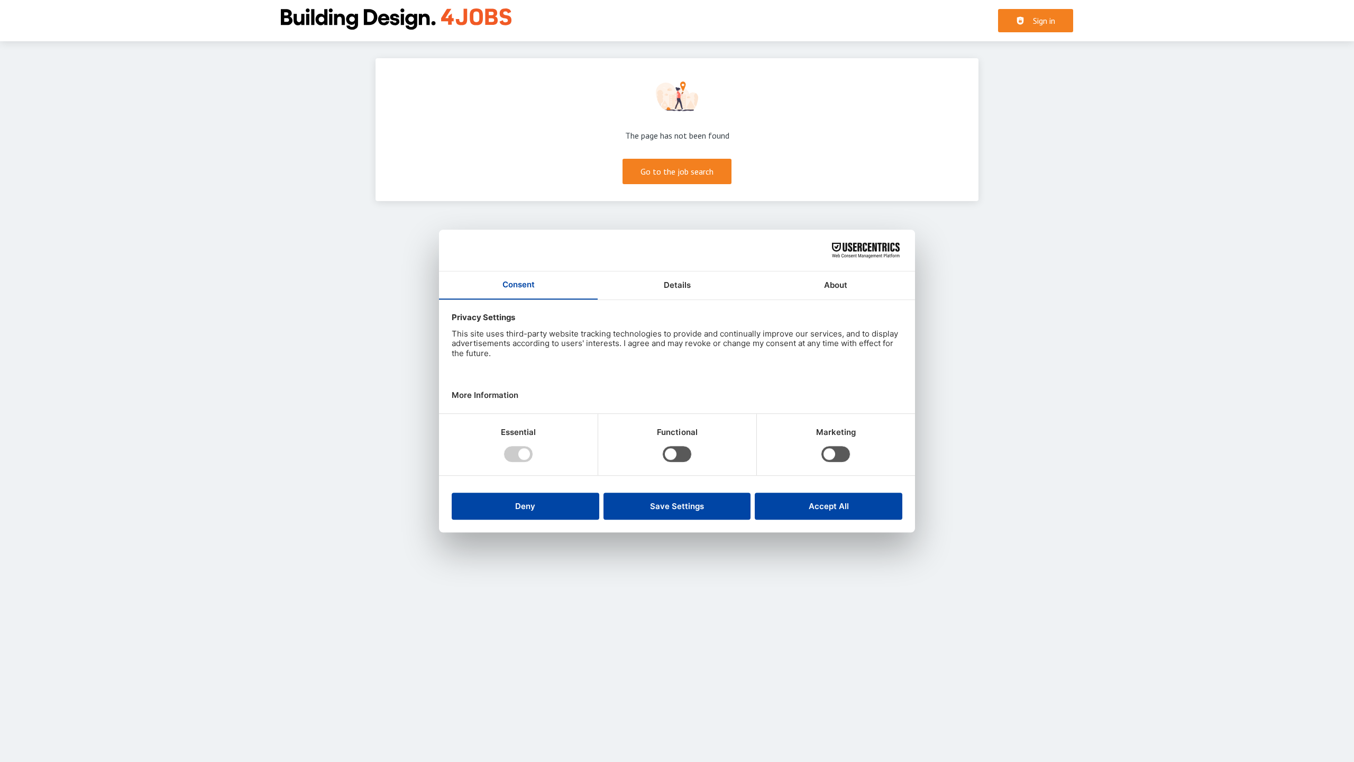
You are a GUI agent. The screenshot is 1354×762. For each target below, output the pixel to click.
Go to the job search (677, 171)
